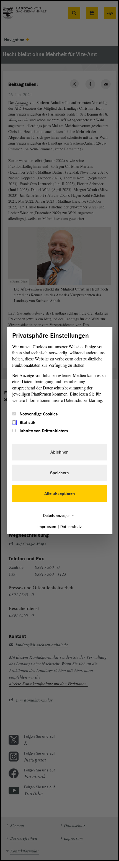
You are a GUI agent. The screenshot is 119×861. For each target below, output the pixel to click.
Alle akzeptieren (59, 493)
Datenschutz (71, 526)
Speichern (59, 473)
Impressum (46, 526)
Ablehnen (59, 452)
